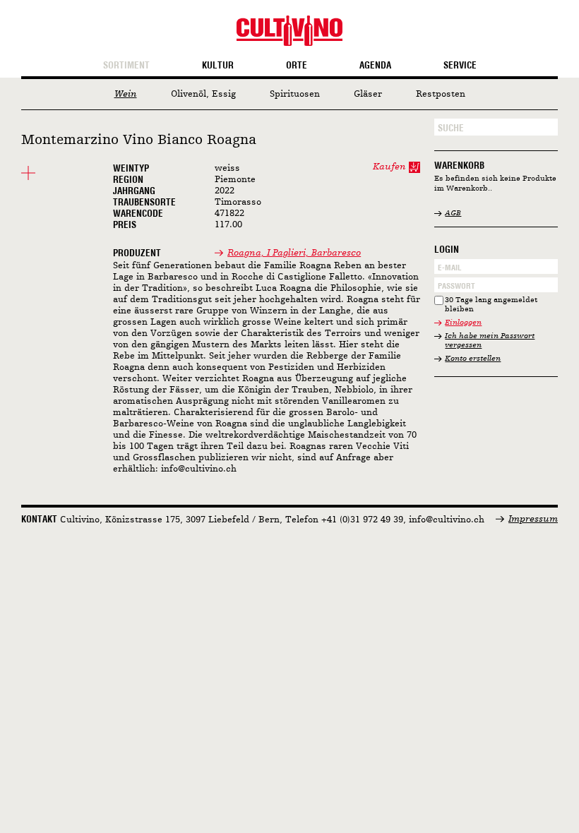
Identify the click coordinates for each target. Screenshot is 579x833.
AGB (453, 213)
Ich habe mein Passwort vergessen (490, 341)
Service (460, 65)
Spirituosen (295, 94)
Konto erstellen (473, 359)
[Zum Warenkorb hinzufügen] (414, 167)
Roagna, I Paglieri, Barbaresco (294, 253)
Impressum (533, 519)
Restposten (440, 94)
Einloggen (463, 323)
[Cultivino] (289, 31)
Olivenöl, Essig (203, 94)
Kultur (218, 65)
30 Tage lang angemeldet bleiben (491, 305)
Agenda (375, 65)
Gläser (368, 94)
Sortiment (126, 65)
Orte (296, 65)
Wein (125, 94)
